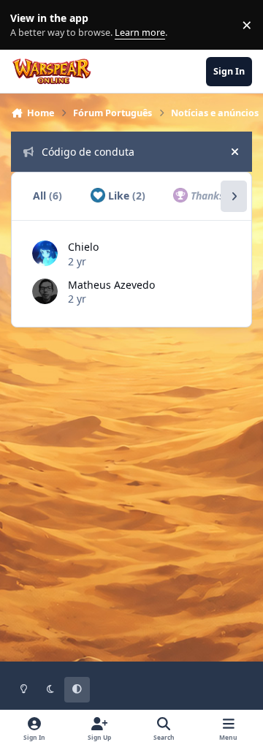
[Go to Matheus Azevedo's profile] (45, 291)
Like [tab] (125, 195)
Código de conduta (88, 152)
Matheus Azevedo (111, 285)
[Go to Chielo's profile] (45, 253)
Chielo (83, 247)
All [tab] (47, 195)
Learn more (28, 25)
